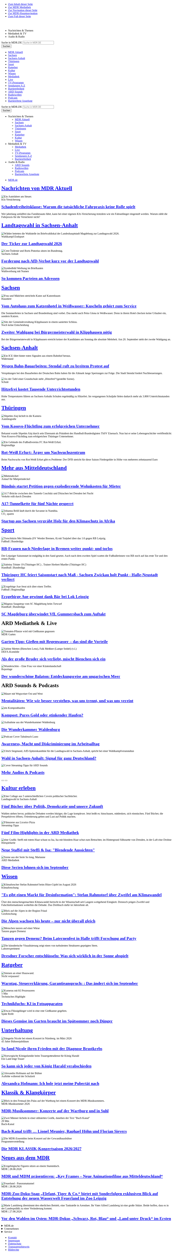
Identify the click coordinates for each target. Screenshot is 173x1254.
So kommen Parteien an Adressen (30, 278)
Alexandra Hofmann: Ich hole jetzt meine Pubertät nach (50, 1083)
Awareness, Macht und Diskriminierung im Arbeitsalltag (50, 744)
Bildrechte (13, 1249)
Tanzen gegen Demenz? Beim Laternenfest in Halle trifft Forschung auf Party (68, 938)
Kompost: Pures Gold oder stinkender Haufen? (42, 715)
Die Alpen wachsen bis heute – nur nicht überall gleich (48, 921)
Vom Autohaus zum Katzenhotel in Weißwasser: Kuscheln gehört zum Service (69, 306)
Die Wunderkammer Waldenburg (30, 729)
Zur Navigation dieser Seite (22, 10)
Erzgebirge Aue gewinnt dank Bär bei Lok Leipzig (45, 596)
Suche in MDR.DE (11, 42)
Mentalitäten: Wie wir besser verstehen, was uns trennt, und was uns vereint (67, 701)
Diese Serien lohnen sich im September (35, 867)
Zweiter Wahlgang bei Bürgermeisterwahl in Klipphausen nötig (56, 332)
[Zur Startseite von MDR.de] (8, 24)
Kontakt (12, 1237)
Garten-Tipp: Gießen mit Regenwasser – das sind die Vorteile (54, 641)
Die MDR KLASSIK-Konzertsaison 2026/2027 (41, 1148)
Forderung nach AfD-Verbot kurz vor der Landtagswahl (50, 261)
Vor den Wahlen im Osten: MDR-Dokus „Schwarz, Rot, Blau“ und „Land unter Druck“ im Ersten (86, 1218)
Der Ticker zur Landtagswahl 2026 (31, 243)
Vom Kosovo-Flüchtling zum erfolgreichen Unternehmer (50, 426)
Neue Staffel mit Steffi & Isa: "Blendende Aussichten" (48, 850)
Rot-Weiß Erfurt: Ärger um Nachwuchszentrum (43, 452)
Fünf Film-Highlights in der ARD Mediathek (40, 832)
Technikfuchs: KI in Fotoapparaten (32, 1003)
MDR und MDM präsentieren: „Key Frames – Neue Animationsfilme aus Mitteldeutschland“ (82, 1176)
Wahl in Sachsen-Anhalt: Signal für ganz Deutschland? (48, 758)
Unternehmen (11, 1228)
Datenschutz (14, 1243)
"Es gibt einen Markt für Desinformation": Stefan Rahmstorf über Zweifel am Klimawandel (81, 895)
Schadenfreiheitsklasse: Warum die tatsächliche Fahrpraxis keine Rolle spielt (68, 207)
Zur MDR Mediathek (19, 7)
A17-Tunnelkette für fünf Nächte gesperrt (37, 503)
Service (8, 1231)
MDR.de (13, 180)
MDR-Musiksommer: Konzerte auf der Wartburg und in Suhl (55, 1111)
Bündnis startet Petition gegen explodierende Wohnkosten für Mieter (61, 486)
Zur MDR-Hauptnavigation (23, 13)
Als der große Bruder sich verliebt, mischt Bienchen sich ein (53, 659)
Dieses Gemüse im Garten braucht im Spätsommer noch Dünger (57, 1021)
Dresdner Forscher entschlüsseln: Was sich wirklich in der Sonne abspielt (64, 956)
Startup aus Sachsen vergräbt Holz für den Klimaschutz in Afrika (58, 521)
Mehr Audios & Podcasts (22, 772)
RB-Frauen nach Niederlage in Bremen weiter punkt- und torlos (57, 548)
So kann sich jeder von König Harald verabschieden (46, 1066)
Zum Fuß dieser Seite (19, 16)
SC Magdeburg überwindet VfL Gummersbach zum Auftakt (53, 614)
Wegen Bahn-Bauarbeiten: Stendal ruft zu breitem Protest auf (55, 366)
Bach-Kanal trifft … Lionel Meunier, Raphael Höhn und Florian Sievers (64, 1131)
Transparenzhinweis (18, 1246)
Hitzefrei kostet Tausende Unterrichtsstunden (40, 389)
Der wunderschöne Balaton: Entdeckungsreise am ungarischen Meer (60, 676)
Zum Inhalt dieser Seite (20, 4)
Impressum (14, 1240)
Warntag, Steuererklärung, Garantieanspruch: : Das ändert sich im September (69, 983)
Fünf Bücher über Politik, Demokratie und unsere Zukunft (52, 806)
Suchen (6, 46)
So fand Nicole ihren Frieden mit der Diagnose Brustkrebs (51, 1048)
